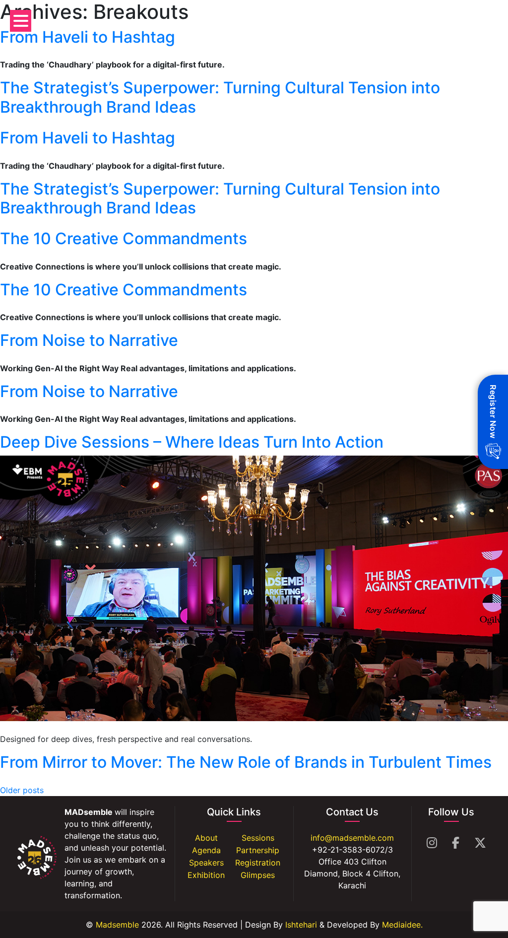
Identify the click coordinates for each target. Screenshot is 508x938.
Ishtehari (301, 925)
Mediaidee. (402, 925)
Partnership (257, 850)
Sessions (258, 838)
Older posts (22, 790)
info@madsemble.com (352, 838)
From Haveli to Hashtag (87, 37)
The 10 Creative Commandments (123, 238)
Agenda (206, 850)
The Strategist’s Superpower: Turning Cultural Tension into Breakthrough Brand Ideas (220, 97)
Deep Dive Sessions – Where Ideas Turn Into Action (191, 442)
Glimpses (258, 875)
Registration (257, 863)
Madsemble (116, 925)
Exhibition (206, 875)
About (206, 838)
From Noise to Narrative (89, 340)
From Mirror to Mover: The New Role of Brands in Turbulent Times (246, 762)
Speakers (206, 863)
